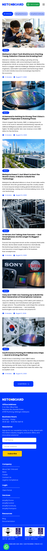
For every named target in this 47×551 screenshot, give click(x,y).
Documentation (8, 521)
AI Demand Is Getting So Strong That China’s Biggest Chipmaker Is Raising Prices (23, 117)
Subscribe (12, 453)
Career (5, 475)
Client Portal (7, 490)
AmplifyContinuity (9, 506)
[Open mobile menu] (44, 4)
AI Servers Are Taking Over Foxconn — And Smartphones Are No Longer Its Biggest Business (21, 236)
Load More (22, 384)
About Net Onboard (10, 469)
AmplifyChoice (8, 500)
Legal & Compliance (10, 480)
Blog (4, 519)
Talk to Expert (34, 4)
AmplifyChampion (9, 508)
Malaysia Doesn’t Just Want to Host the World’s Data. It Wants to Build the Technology (21, 176)
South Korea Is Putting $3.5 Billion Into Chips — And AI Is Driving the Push (23, 354)
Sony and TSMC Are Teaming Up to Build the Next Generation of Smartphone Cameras (22, 296)
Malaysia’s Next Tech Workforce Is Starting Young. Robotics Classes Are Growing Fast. (22, 55)
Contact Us (6, 477)
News (4, 472)
